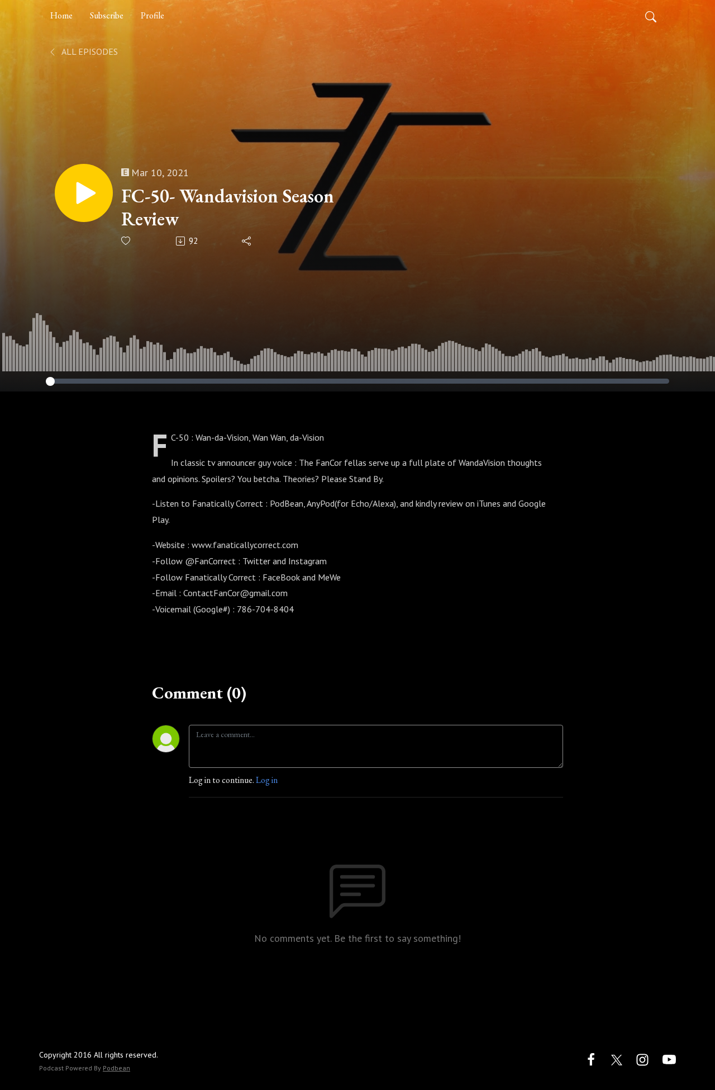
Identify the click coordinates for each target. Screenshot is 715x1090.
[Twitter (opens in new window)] (616, 1058)
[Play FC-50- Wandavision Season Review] (84, 193)
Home (61, 15)
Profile (152, 15)
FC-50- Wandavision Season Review (227, 207)
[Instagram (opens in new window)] (642, 1058)
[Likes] (126, 241)
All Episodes (89, 51)
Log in (267, 780)
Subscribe (106, 15)
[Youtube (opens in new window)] (669, 1058)
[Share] (247, 241)
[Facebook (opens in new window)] (591, 1058)
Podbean (116, 1068)
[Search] (651, 15)
